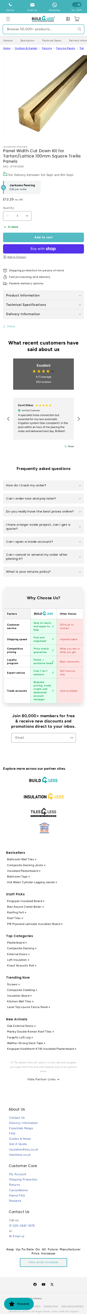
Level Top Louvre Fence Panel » (28, 1007)
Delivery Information (23, 314)
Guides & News (20, 1139)
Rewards (15, 1201)
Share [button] (11, 326)
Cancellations (18, 1190)
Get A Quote (18, 1144)
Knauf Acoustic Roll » (22, 965)
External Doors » (18, 954)
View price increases (43, 1262)
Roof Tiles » (15, 918)
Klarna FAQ (17, 1195)
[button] (8, 18)
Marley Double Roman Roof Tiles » (30, 1031)
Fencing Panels (65, 48)
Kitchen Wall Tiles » (20, 1001)
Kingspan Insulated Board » (26, 901)
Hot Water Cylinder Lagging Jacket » (32, 882)
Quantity (8, 207)
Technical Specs (52, 40)
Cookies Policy (51, 1306)
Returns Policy (33, 1306)
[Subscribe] (71, 738)
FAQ (12, 1133)
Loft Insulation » (18, 960)
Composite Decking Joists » (26, 865)
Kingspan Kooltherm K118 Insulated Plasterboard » (41, 1049)
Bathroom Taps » (18, 876)
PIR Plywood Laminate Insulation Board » (35, 924)
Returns (14, 1185)
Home (6, 48)
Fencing (47, 48)
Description (27, 40)
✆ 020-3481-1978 (22, 1225)
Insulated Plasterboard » (23, 871)
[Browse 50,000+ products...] (79, 29)
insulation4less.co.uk (23, 1149)
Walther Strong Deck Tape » (26, 1043)
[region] (43, 419)
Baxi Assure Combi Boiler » (25, 906)
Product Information (22, 295)
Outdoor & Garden (26, 48)
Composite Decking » (22, 948)
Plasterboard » (17, 942)
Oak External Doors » (21, 1026)
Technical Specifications (26, 305)
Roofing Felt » (16, 912)
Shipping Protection (23, 1179)
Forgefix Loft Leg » (20, 1037)
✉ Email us (16, 1236)
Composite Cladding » (22, 990)
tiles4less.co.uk (20, 1155)
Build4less (36, 1298)
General (8, 40)
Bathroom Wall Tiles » (22, 859)
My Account (17, 1174)
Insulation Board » (19, 995)
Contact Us (17, 1117)
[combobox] (43, 29)
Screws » (13, 984)
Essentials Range (21, 1128)
